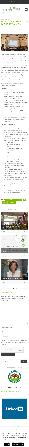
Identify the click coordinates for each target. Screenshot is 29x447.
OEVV (24, 199)
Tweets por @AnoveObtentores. (10, 391)
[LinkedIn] (12, 2)
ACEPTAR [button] (7, 444)
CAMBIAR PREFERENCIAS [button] (18, 444)
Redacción (3, 27)
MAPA (11, 199)
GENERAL (7, 19)
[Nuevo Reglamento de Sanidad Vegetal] (14, 43)
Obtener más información (14, 442)
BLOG (2, 19)
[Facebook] (9, 2)
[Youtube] (17, 2)
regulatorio (4, 202)
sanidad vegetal (12, 202)
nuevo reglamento (18, 199)
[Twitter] (14, 2)
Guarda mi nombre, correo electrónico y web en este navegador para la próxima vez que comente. (14, 342)
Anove (7, 199)
